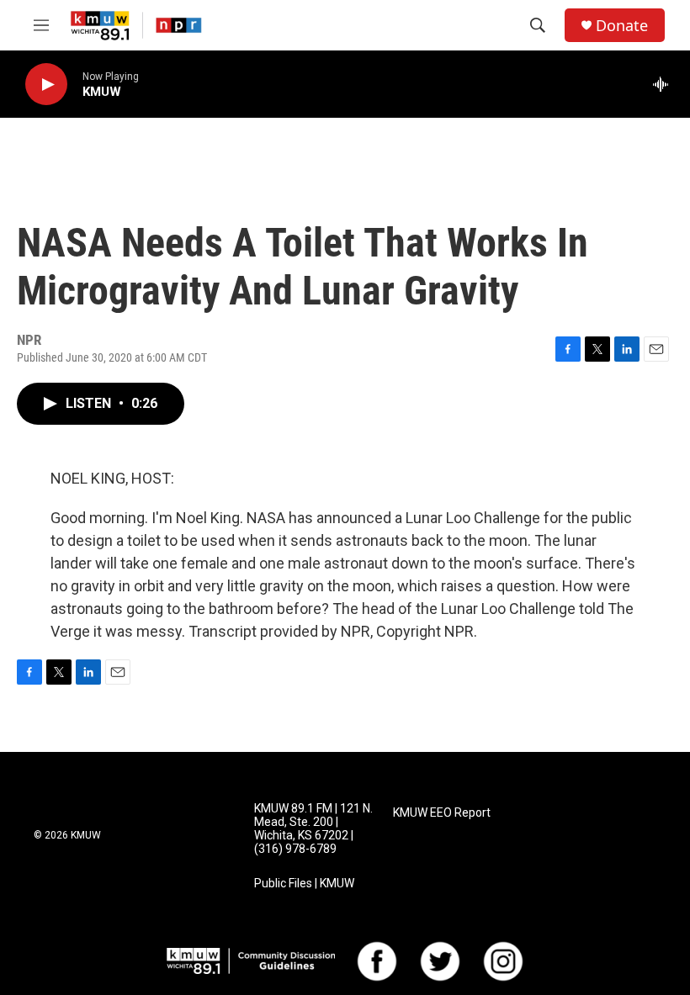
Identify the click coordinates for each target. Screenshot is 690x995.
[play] (46, 84)
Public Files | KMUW (304, 883)
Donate (622, 25)
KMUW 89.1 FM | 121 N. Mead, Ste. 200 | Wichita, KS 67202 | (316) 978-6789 (313, 828)
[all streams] (665, 84)
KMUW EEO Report (442, 813)
